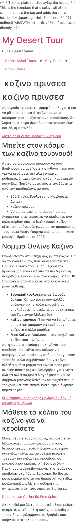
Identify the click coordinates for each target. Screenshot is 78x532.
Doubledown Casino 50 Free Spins (29, 497)
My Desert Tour (33, 40)
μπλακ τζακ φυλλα (17, 403)
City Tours (53, 61)
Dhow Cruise (15, 69)
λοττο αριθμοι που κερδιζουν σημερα (31, 136)
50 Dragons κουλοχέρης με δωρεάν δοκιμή (36, 398)
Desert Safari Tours (20, 61)
